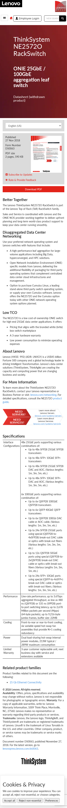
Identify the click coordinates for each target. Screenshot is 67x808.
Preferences (51, 800)
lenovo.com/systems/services (47, 423)
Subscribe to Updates (20, 174)
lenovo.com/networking (43, 394)
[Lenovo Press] (61, 6)
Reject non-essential (30, 800)
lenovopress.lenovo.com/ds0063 (20, 748)
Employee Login (28, 18)
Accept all (9, 800)
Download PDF (33, 189)
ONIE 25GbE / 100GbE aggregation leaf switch (31, 77)
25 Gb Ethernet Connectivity (25, 682)
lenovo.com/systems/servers (48, 415)
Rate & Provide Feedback (22, 180)
